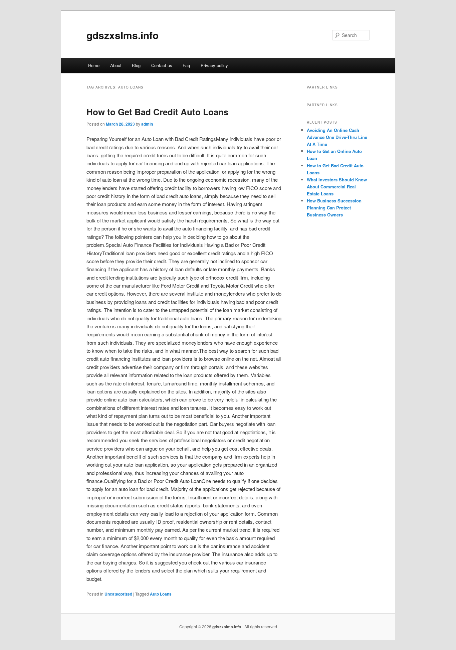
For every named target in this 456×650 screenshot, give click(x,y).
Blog (136, 65)
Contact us (161, 65)
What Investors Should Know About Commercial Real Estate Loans (337, 186)
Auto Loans (161, 594)
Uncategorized (118, 594)
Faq (186, 65)
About (116, 65)
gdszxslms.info (122, 35)
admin (147, 124)
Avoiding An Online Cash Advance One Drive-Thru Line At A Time (337, 137)
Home (93, 65)
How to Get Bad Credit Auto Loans (157, 112)
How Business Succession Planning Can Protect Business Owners (334, 207)
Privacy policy (214, 65)
